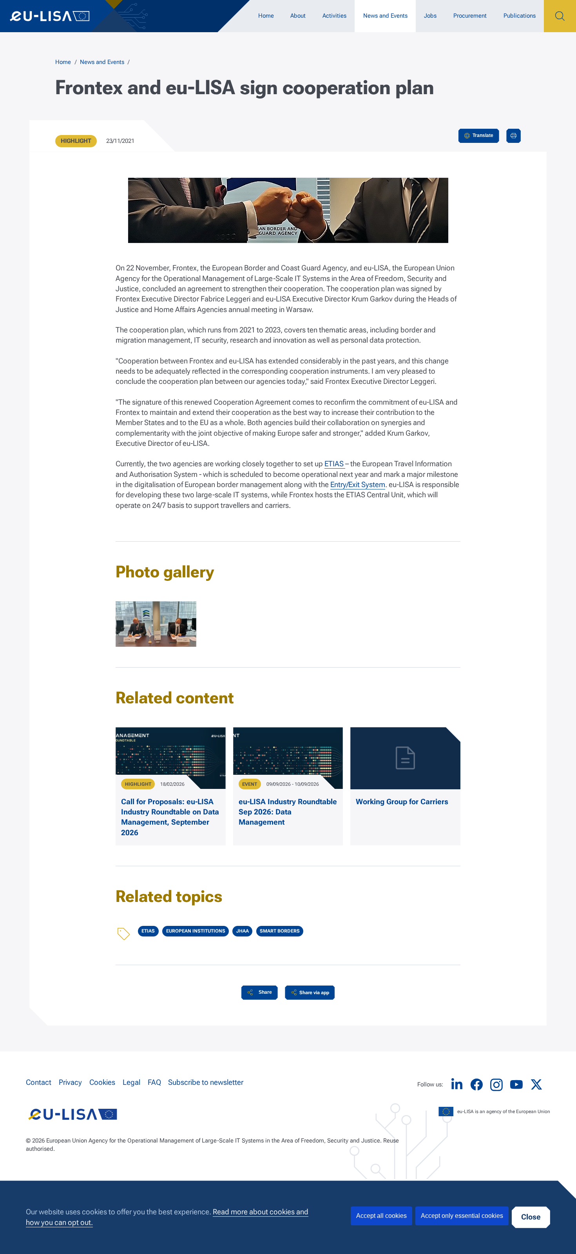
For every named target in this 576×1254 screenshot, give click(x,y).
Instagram (496, 1085)
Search (560, 16)
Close (531, 1217)
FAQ (154, 1082)
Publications (520, 15)
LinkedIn (457, 1084)
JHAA (242, 931)
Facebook (476, 1084)
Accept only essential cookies (462, 1215)
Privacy (70, 1082)
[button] (259, 993)
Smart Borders (280, 931)
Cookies (102, 1082)
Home (266, 15)
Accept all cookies (381, 1215)
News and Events (385, 15)
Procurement (470, 15)
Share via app (314, 992)
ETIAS (334, 464)
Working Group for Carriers (402, 802)
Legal (131, 1082)
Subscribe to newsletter (205, 1082)
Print (513, 136)
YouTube (516, 1084)
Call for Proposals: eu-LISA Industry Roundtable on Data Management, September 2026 (170, 817)
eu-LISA (57, 16)
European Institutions (195, 931)
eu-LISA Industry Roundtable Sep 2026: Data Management (288, 812)
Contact (38, 1082)
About (298, 15)
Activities (334, 15)
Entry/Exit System (357, 484)
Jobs (430, 15)
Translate (483, 135)
